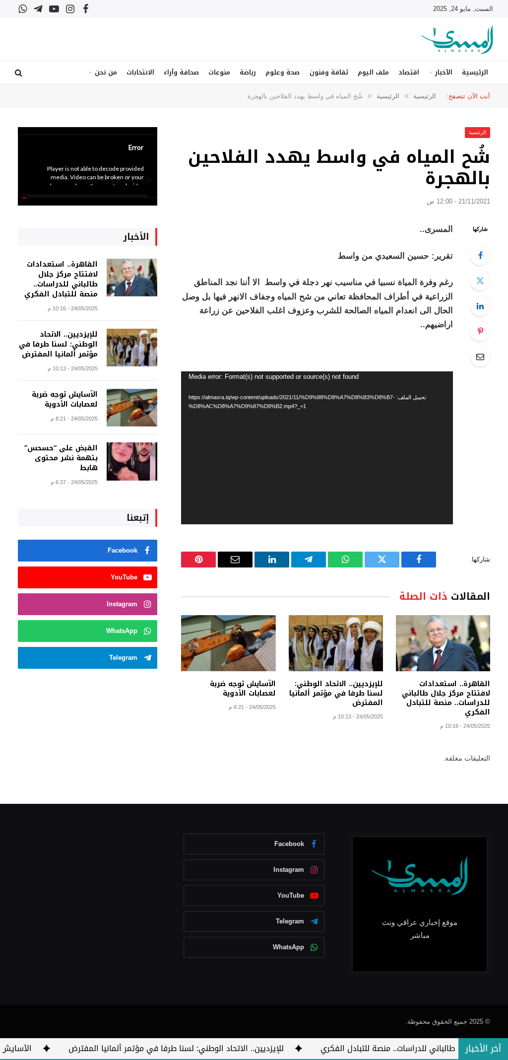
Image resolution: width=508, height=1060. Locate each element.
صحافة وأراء (181, 72)
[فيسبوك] (480, 255)
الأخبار (443, 72)
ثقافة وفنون (329, 72)
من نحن (106, 72)
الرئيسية (475, 72)
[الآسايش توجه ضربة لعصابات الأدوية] (228, 643)
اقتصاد (408, 72)
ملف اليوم (373, 72)
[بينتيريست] (480, 331)
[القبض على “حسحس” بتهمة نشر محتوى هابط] (132, 461)
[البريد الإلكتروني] (480, 356)
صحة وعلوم (282, 72)
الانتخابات (140, 72)
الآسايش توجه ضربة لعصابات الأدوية (242, 688)
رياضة (248, 72)
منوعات (219, 72)
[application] (317, 447)
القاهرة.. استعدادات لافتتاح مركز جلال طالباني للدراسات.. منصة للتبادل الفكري (446, 698)
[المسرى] (457, 39)
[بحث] (19, 73)
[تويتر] (480, 280)
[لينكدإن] (480, 306)
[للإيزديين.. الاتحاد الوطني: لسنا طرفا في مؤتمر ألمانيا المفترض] (336, 643)
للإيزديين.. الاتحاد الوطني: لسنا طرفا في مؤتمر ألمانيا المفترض (336, 693)
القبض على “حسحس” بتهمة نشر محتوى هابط (61, 458)
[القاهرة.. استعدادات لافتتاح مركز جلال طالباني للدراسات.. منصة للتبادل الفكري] (443, 643)
